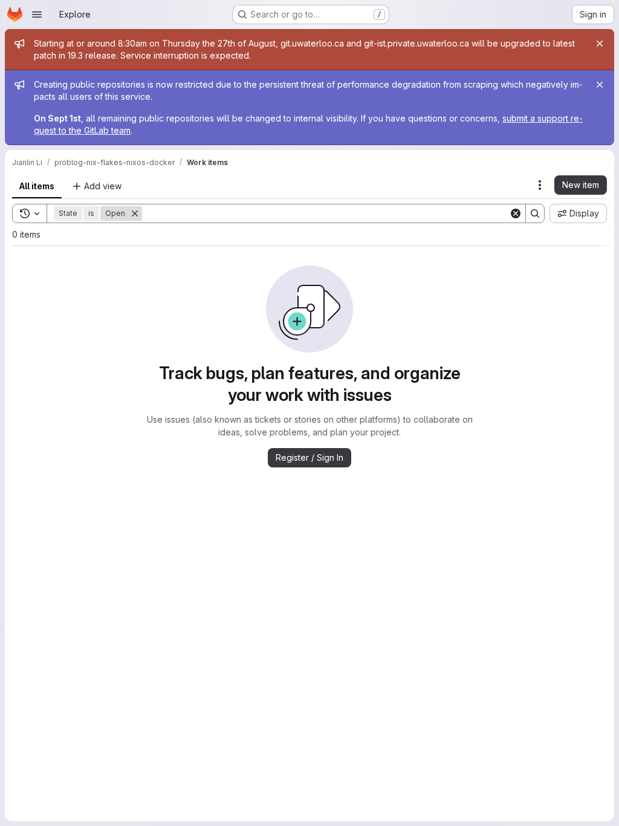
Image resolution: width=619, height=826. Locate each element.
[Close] (599, 43)
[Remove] (135, 213)
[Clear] (515, 213)
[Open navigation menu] (37, 14)
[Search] (535, 213)
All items (36, 186)
